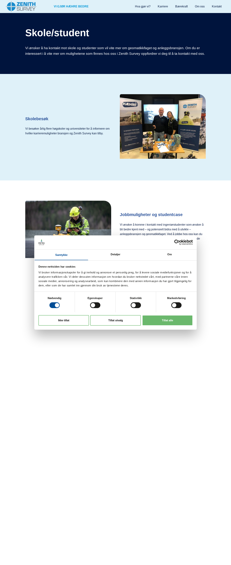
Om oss (200, 6)
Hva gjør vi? (143, 6)
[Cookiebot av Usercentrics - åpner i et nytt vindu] (177, 242)
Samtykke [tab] (61, 254)
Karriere (163, 6)
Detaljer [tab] (116, 254)
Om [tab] (169, 254)
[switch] (95, 305)
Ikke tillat (63, 320)
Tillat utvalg (115, 320)
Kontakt (217, 6)
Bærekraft (181, 6)
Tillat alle (167, 320)
